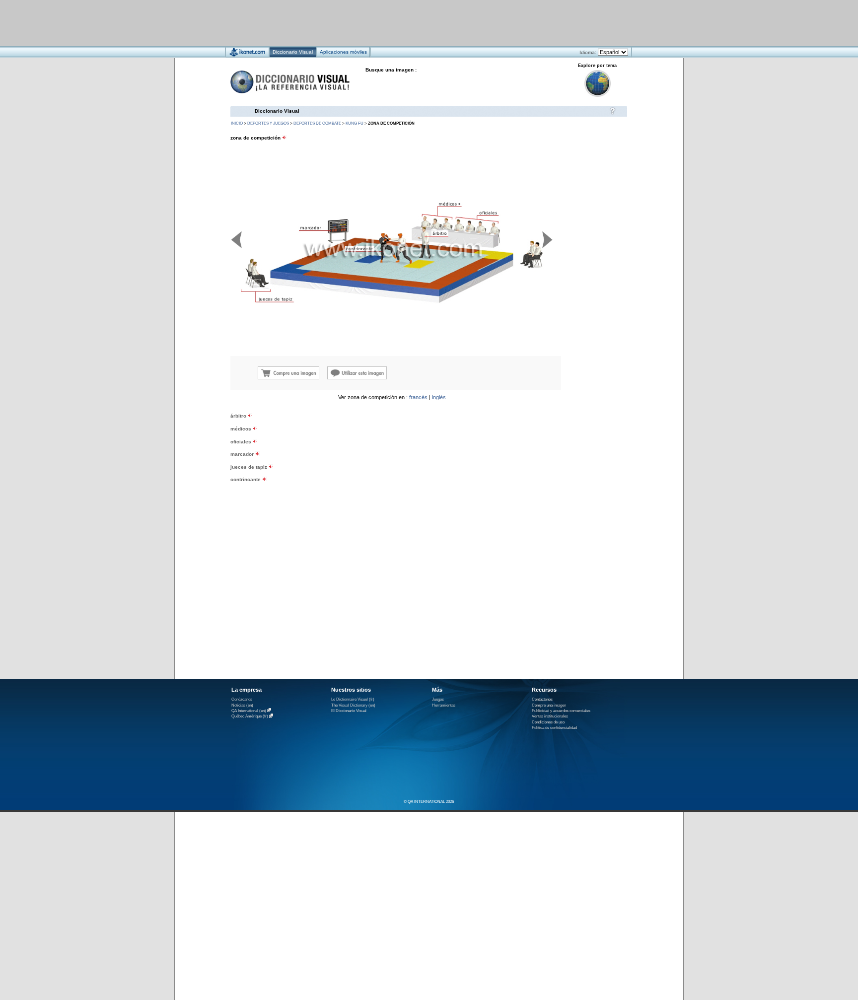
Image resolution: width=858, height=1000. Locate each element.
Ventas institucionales (550, 716)
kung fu (354, 123)
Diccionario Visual (277, 111)
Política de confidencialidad (554, 727)
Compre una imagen (549, 705)
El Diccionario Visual (348, 711)
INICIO (237, 123)
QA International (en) (248, 711)
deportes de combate (317, 123)
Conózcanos (241, 699)
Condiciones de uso (548, 722)
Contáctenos (542, 699)
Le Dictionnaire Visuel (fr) (352, 699)
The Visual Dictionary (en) (353, 705)
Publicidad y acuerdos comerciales (561, 711)
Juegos (438, 699)
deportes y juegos (268, 123)
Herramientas (443, 705)
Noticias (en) (242, 705)
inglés (439, 397)
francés (418, 397)
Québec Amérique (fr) (249, 716)
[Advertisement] (399, 22)
